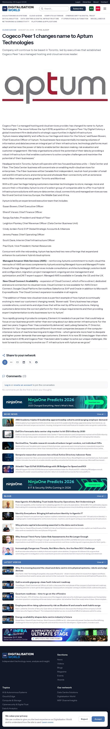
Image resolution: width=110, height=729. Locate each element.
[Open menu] (105, 9)
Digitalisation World (66, 696)
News (59, 659)
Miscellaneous (98, 19)
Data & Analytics (10, 19)
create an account (22, 385)
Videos (60, 663)
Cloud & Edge (35, 16)
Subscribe (78, 8)
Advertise (87, 2)
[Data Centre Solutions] (91, 9)
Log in (77, 2)
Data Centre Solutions (67, 692)
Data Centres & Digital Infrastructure (40, 19)
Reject (84, 719)
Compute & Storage (53, 16)
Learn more (47, 722)
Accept (98, 719)
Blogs (59, 667)
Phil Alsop (43, 30)
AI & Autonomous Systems (14, 16)
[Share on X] (30, 362)
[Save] (4, 362)
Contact (104, 2)
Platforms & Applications (44, 22)
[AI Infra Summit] (55, 634)
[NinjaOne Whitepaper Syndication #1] (55, 484)
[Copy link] (11, 362)
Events (60, 675)
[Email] (17, 362)
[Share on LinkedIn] (23, 362)
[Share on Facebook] (36, 362)
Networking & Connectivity (15, 22)
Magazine (61, 671)
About (96, 2)
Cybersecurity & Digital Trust (80, 16)
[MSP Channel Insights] (98, 9)
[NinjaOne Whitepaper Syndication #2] (55, 402)
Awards (60, 679)
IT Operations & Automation (74, 19)
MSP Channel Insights (67, 700)
